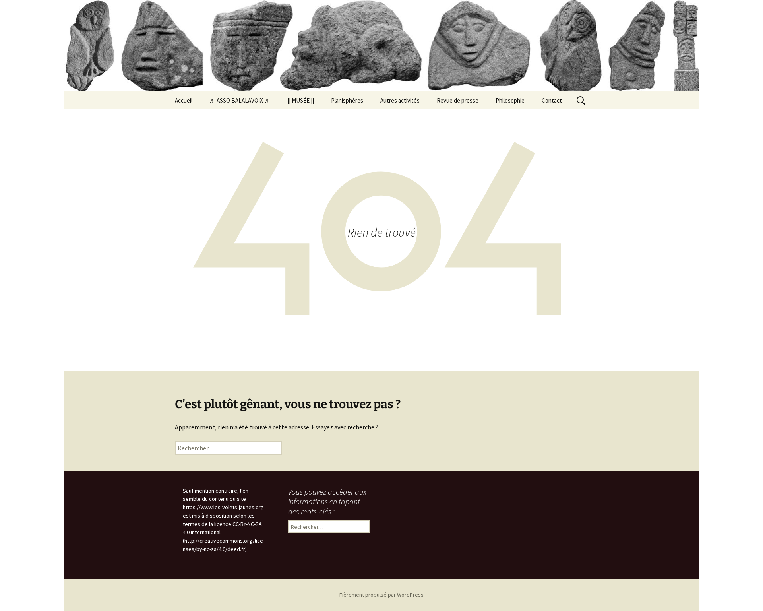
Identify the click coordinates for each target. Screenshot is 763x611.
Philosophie (510, 100)
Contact (552, 100)
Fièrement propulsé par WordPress (381, 594)
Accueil (183, 100)
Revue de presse (457, 100)
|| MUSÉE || (300, 100)
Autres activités (400, 100)
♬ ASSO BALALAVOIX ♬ (239, 100)
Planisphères (347, 100)
